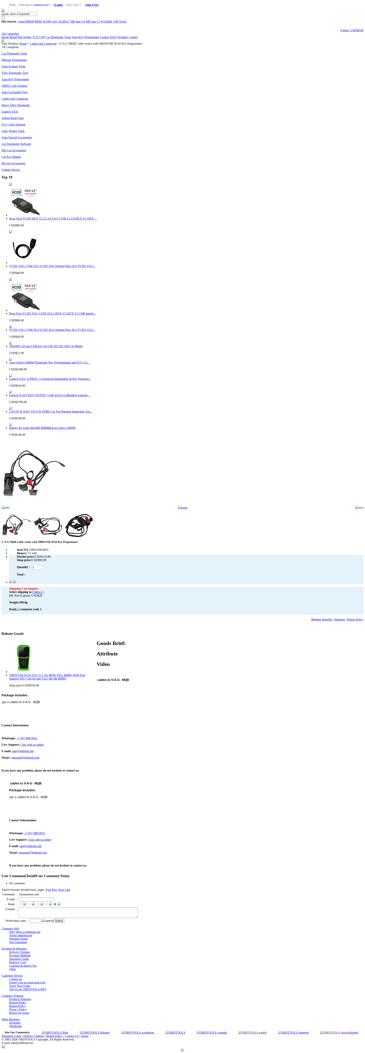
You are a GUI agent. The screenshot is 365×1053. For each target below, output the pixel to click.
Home (6, 37)
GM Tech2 (119, 21)
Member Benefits (321, 619)
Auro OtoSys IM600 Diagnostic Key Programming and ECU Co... (49, 362)
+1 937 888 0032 (27, 738)
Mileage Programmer (14, 60)
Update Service (11, 169)
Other (12, 969)
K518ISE (107, 21)
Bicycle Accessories (13, 163)
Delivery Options (19, 952)
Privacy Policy (18, 1009)
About (84, 1036)
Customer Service (12, 975)
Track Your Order (19, 985)
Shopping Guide (19, 959)
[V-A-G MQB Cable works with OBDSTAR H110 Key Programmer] (35, 505)
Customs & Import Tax (23, 965)
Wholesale (15, 1026)
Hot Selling (25, 37)
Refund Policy (17, 1002)
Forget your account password (27, 982)
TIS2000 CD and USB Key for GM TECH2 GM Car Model (46, 346)
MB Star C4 (77, 21)
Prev (54, 889)
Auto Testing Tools (13, 131)
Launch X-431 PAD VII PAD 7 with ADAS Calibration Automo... (49, 395)
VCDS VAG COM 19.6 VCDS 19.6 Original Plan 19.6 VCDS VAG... (52, 266)
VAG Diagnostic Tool (15, 72)
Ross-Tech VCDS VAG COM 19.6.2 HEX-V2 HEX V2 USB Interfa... (52, 313)
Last (67, 889)
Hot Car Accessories (14, 150)
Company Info (10, 928)
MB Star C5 (93, 21)
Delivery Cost (17, 962)
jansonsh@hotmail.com (25, 757)
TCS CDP (38, 37)
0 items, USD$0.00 (351, 30)
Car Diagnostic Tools (58, 37)
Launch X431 (108, 37)
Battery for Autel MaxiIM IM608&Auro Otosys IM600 (42, 427)
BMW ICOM (43, 21)
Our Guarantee (18, 942)
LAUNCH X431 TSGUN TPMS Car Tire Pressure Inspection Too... (50, 411)
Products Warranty (20, 999)
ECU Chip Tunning (13, 124)
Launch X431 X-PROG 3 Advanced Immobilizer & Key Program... (50, 378)
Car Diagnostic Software (16, 143)
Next (61, 889)
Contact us (15, 979)
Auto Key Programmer (85, 37)
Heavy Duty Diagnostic (16, 105)
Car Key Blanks (11, 156)
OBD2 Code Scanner (14, 85)
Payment (122, 37)
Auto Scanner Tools (13, 66)
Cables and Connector (43, 43)
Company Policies (12, 995)
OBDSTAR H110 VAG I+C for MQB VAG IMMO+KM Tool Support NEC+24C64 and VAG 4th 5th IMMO (47, 677)
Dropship (14, 1022)
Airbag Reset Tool (13, 118)
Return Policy (355, 619)
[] (58, 4)
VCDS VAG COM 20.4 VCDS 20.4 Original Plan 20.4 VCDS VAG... (52, 329)
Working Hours (18, 938)
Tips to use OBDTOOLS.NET (27, 989)
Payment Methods (20, 955)
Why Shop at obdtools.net (24, 932)
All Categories (10, 33)
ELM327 (64, 21)
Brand (13, 37)
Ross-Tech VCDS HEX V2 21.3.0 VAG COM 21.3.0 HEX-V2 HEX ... (53, 218)
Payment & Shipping (14, 948)
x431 (55, 21)
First (48, 889)
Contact (133, 37)
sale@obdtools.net (23, 751)
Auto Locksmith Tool (14, 92)
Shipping (339, 619)
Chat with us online (32, 744)
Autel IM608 (26, 21)
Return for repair (19, 1012)
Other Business (11, 1019)
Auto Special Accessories (17, 137)
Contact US (72, 1036)
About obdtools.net (20, 935)
